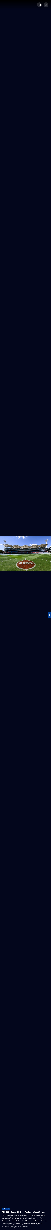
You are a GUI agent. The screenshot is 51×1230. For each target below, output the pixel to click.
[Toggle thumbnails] (39, 4)
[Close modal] (46, 4)
